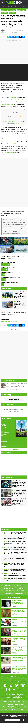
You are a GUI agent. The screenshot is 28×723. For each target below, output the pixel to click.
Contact (13, 588)
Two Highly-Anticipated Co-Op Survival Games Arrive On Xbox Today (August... (14, 564)
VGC (24, 707)
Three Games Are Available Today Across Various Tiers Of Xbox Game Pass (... (15, 543)
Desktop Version (19, 593)
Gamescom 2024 (11, 144)
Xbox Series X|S (4, 425)
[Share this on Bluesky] (11, 37)
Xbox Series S (12, 12)
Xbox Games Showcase (7, 104)
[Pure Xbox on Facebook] (20, 690)
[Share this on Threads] (20, 37)
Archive (22, 590)
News (2, 10)
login (21, 409)
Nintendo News (7, 707)
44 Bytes (16, 696)
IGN (13, 707)
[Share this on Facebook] (14, 37)
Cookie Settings (9, 593)
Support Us (7, 588)
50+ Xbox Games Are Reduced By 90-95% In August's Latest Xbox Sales (14, 570)
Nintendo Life (11, 701)
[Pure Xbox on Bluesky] (23, 686)
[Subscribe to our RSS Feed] (5, 686)
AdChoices (22, 696)
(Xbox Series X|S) (9, 321)
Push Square (20, 701)
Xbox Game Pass (21, 10)
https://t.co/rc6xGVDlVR (14, 119)
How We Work (20, 585)
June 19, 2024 (18, 123)
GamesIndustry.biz (10, 709)
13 (10, 504)
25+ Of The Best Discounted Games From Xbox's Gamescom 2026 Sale (15, 574)
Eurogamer (19, 707)
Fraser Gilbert (4, 32)
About (9, 585)
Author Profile (11, 389)
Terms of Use (7, 590)
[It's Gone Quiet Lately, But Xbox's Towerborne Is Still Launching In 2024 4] (7, 241)
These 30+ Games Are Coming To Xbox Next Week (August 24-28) (15, 533)
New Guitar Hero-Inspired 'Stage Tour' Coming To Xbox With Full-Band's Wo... (14, 558)
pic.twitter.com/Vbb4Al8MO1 (10, 121)
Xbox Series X (4, 12)
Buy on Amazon (13, 449)
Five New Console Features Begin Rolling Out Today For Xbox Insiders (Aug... (15, 579)
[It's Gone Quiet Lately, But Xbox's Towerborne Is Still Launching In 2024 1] (21, 249)
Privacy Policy (20, 588)
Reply (18, 389)
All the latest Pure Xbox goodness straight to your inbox (14, 715)
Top (5, 585)
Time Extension (9, 704)
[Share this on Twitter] (17, 37)
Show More (14, 676)
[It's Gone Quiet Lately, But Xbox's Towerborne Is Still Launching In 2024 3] (7, 249)
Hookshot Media (12, 694)
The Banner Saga (20, 99)
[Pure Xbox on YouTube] (11, 686)
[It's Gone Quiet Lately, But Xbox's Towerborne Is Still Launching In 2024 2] (21, 241)
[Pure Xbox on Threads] (14, 690)
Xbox (7, 10)
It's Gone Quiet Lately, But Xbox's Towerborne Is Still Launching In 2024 (13, 20)
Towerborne (12, 10)
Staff (14, 585)
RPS (22, 709)
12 (17, 329)
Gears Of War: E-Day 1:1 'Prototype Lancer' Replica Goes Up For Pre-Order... (15, 537)
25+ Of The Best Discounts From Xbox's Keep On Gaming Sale (15, 553)
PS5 (2, 428)
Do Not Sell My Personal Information (14, 697)
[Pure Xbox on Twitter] (17, 686)
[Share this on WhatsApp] (8, 37)
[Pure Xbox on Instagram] (8, 690)
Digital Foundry (19, 704)
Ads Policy (15, 590)
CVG (18, 709)
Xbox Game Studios (5, 432)
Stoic (2, 435)
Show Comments (14, 399)
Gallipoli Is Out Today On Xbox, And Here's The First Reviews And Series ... (15, 548)
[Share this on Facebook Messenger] (23, 37)
